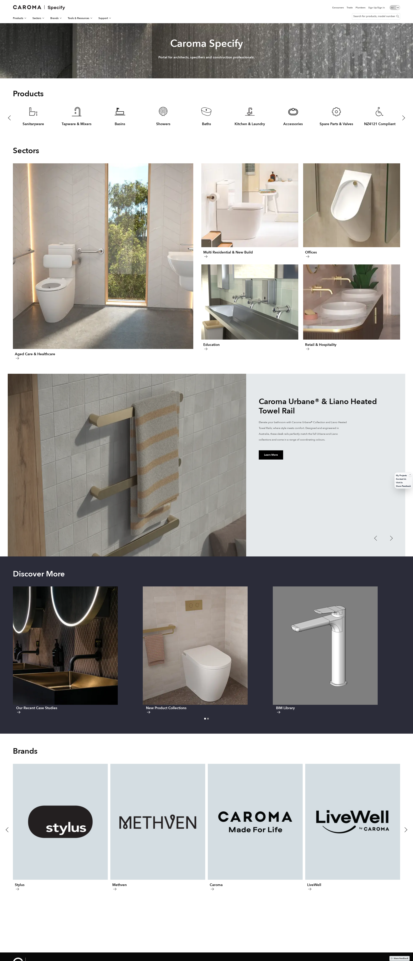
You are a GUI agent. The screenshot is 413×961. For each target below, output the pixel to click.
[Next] (408, 52)
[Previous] (4, 52)
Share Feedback (401, 958)
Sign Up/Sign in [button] (376, 7)
